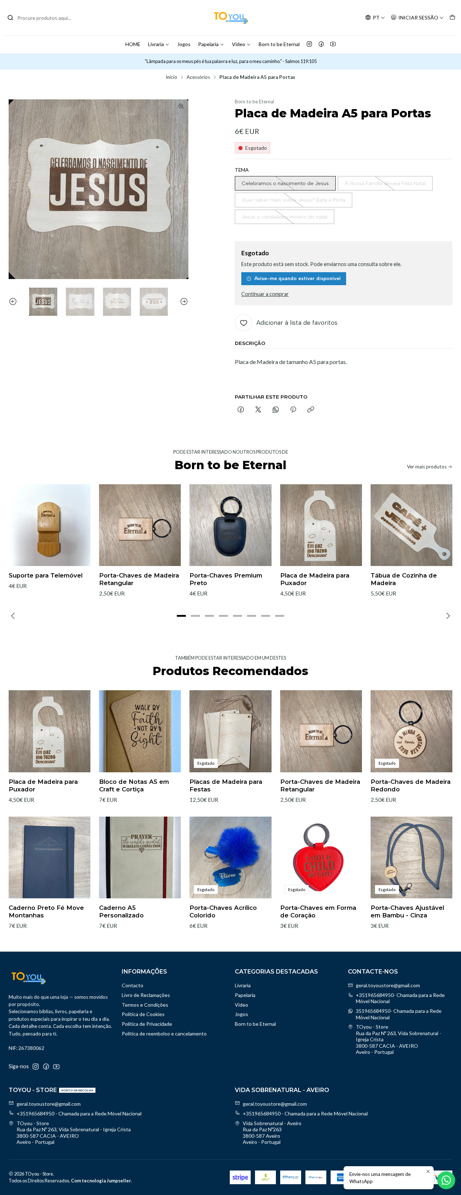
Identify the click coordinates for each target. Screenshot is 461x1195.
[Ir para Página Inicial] (230, 18)
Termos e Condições (145, 1005)
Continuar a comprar (265, 294)
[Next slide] (183, 302)
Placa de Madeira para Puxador (314, 579)
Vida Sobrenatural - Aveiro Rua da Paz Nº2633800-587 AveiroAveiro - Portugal (272, 1132)
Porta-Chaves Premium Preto (225, 579)
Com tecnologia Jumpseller (101, 1180)
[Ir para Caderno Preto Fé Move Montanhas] (49, 857)
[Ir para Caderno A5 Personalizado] (140, 857)
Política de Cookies (143, 1014)
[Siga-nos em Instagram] (309, 44)
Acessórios (198, 77)
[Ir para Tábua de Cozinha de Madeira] (411, 525)
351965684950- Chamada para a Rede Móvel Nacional (399, 1014)
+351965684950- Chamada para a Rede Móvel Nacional (400, 998)
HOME (132, 44)
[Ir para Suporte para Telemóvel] (49, 525)
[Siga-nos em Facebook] (321, 44)
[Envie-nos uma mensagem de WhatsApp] (446, 1180)
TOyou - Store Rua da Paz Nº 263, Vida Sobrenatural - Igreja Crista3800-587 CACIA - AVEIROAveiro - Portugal (398, 1039)
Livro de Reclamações (146, 995)
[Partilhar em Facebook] (241, 410)
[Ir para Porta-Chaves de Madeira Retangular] (140, 525)
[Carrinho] (452, 18)
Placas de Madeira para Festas (225, 785)
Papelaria (208, 44)
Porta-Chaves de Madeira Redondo (411, 785)
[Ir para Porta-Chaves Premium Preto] (230, 525)
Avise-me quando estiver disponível (297, 278)
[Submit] (10, 17)
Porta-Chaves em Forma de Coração (318, 911)
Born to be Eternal (279, 44)
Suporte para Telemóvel (45, 575)
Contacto (132, 985)
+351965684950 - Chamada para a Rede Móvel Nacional (79, 1113)
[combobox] (44, 17)
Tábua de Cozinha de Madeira (404, 579)
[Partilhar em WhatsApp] (276, 410)
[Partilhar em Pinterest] (293, 410)
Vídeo (238, 44)
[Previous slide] (14, 302)
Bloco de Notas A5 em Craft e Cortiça (134, 785)
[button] (181, 615)
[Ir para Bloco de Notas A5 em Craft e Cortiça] (140, 731)
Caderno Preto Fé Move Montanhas (46, 911)
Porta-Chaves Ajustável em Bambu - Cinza (407, 911)
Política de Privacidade (147, 1024)
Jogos (184, 44)
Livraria (156, 44)
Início (171, 77)
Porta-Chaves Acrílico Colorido (223, 911)
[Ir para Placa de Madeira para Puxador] (321, 525)
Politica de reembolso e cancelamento (164, 1033)
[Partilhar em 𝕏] (258, 410)
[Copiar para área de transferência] (311, 410)
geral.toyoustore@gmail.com (388, 985)
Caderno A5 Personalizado (121, 911)
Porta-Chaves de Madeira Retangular (139, 579)
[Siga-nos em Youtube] (333, 44)
